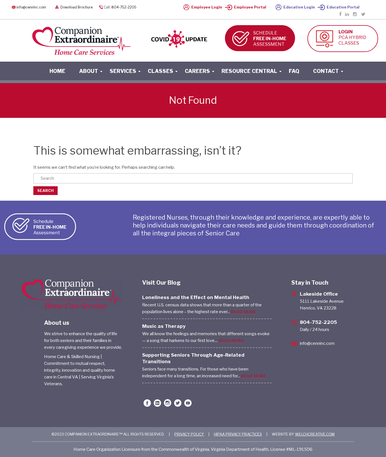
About (88, 71)
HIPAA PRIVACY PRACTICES (238, 434)
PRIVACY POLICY (189, 434)
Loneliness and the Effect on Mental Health (195, 297)
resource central (249, 71)
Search (45, 190)
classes (160, 71)
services (123, 71)
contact (326, 71)
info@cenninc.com (31, 7)
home (57, 71)
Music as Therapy (164, 326)
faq (294, 71)
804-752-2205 (123, 7)
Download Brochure (76, 7)
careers (197, 71)
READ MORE (243, 311)
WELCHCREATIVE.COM (315, 434)
